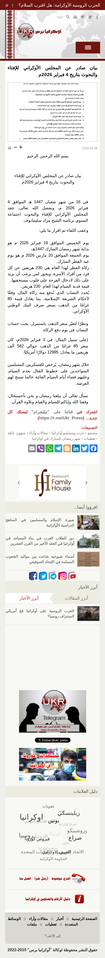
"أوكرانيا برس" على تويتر (82, 17)
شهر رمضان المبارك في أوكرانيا (56, 438)
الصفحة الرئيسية (84, 919)
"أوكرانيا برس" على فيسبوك (97, 17)
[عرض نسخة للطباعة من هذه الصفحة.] (9, 147)
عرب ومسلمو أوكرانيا (68, 433)
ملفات (32, 924)
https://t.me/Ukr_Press (61, 418)
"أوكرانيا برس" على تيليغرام (90, 17)
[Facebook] (93, 448)
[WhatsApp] (49, 448)
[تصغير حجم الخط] (15, 147)
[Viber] (41, 448)
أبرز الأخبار (22, 598)
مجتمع (92, 433)
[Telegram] (58, 448)
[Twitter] (85, 448)
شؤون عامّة (17, 433)
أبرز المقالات (76, 598)
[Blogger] (67, 448)
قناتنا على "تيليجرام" (52, 412)
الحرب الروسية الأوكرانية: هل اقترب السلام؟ (59, 5)
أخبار (59, 919)
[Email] (32, 448)
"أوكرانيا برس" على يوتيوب (75, 17)
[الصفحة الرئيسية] (39, 31)
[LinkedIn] (76, 448)
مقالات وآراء (38, 433)
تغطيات (89, 438)
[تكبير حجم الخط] (20, 147)
